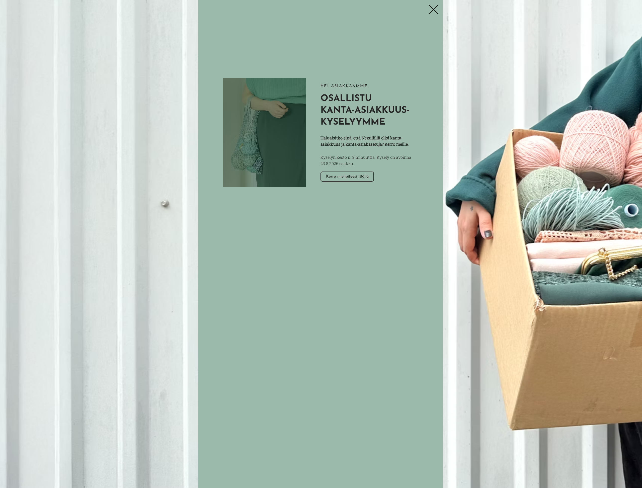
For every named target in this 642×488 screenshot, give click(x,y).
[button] (433, 9)
